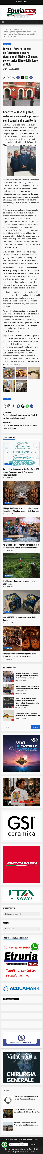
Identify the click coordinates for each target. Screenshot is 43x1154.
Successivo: (20, 425)
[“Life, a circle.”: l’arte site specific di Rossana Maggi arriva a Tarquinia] (8, 1100)
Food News (7, 44)
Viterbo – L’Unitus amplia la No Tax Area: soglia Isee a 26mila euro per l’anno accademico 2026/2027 (25, 1123)
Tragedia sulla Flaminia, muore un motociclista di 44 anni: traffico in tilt (8, 715)
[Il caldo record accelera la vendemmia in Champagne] (21, 565)
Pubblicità (24, 1144)
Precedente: (20, 415)
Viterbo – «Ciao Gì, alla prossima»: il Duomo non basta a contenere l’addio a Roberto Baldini (8, 689)
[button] (3, 22)
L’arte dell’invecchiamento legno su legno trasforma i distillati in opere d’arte (19, 655)
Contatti (33, 1144)
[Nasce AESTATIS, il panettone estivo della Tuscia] (21, 602)
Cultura (6, 1090)
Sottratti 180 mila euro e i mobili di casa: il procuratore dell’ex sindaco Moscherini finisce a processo (8, 676)
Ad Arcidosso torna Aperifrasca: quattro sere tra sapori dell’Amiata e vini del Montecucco (21, 546)
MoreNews (20, 1152)
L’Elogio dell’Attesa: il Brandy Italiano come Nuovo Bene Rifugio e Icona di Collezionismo (21, 510)
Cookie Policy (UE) (13, 1144)
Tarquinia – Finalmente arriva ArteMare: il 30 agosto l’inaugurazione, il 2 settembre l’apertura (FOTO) (21, 472)
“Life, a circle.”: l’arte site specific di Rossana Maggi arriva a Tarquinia (26, 1097)
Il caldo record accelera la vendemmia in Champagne (19, 582)
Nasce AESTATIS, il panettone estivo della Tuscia (19, 619)
